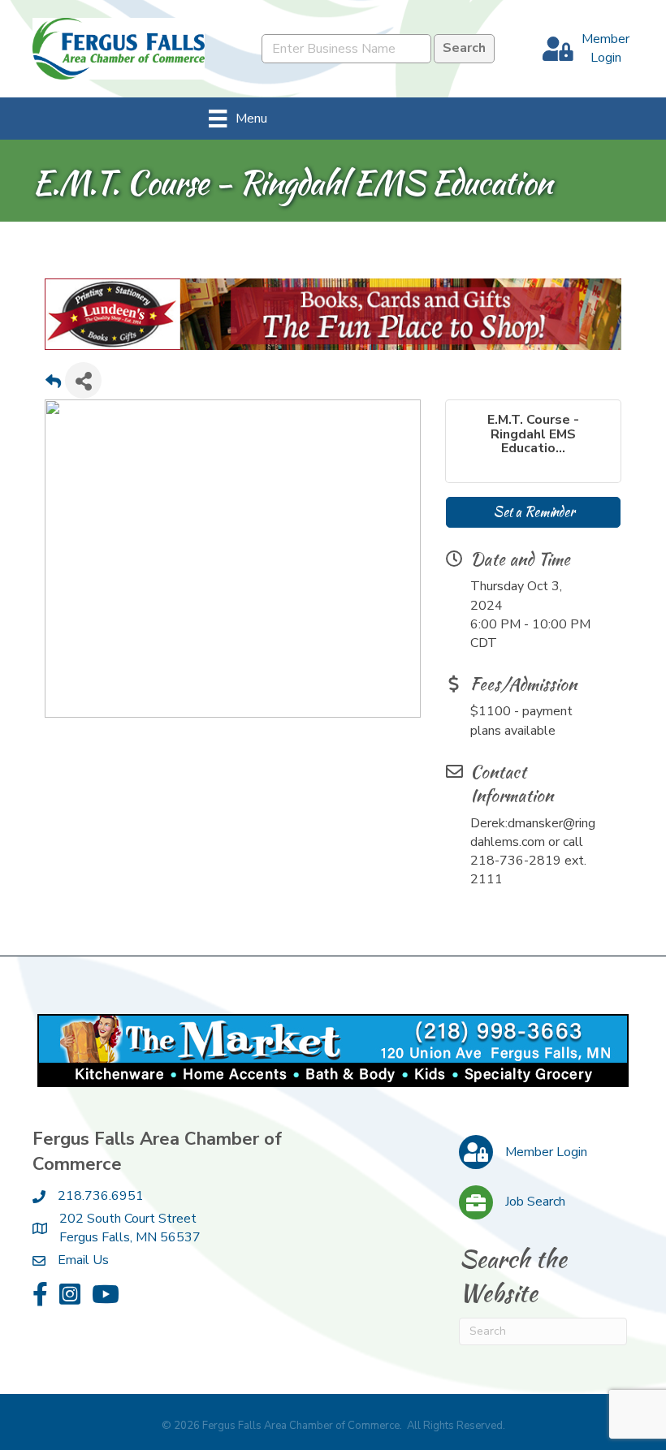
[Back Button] (53, 384)
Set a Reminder (533, 511)
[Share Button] (83, 379)
